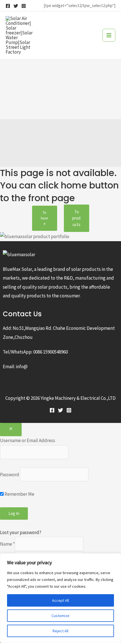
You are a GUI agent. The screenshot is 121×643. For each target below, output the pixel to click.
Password (9, 474)
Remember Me (19, 494)
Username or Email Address (27, 440)
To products (76, 218)
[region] (60, 598)
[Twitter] (16, 6)
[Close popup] (11, 429)
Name (7, 544)
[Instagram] (23, 6)
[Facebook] (8, 6)
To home (44, 218)
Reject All (60, 630)
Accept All (60, 600)
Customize (60, 615)
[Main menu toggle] (108, 35)
